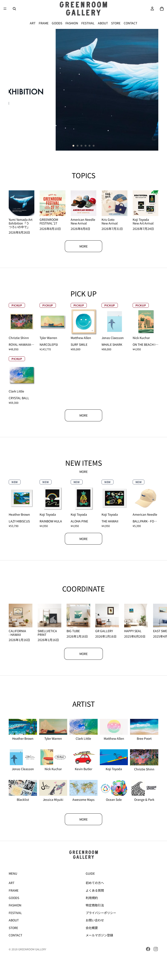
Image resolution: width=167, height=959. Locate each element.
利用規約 (92, 898)
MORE (83, 246)
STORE (115, 23)
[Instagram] (155, 949)
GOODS (57, 23)
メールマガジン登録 (99, 935)
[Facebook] (148, 949)
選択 (31, 328)
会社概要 (92, 928)
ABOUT (103, 23)
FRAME (43, 23)
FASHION (71, 23)
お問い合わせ (95, 920)
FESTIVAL (88, 23)
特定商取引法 (95, 905)
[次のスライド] (151, 90)
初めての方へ (95, 883)
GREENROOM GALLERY (32, 949)
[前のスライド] (15, 90)
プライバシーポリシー (101, 913)
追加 (124, 328)
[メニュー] (5, 9)
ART (32, 23)
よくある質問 (95, 890)
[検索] (14, 8)
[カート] (162, 8)
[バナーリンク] (83, 90)
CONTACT (130, 23)
